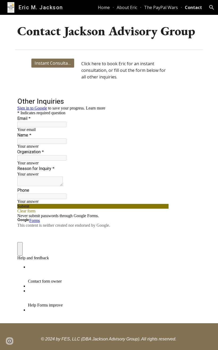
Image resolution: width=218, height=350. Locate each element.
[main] (109, 31)
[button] (211, 7)
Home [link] (104, 7)
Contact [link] (193, 7)
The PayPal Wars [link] (161, 7)
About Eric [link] (127, 7)
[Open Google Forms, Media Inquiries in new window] (160, 102)
